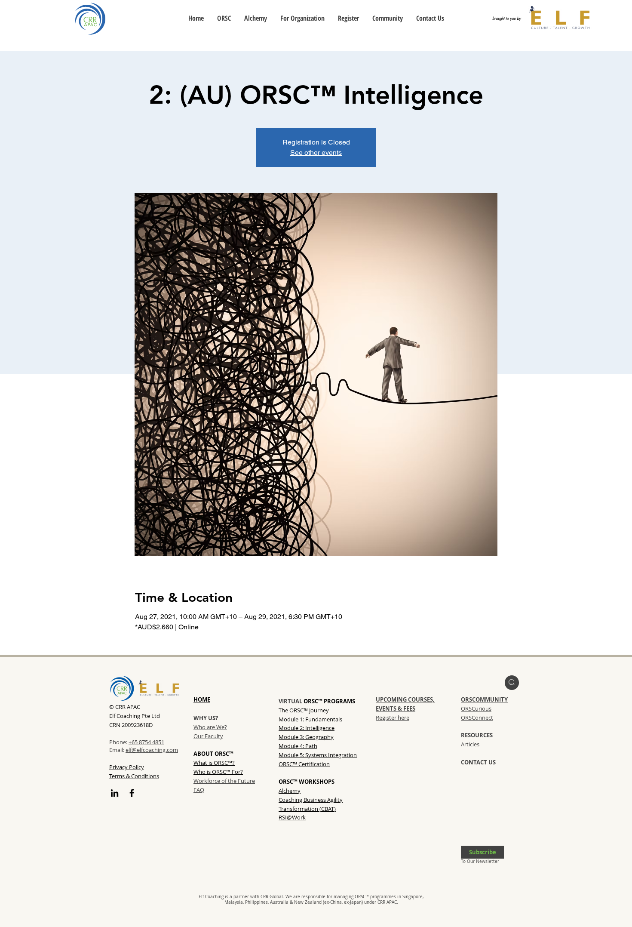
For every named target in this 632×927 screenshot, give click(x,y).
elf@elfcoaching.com (152, 750)
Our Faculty (208, 736)
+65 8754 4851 (146, 742)
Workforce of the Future (224, 781)
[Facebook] (131, 793)
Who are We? (210, 727)
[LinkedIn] (114, 793)
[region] (512, 682)
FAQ (198, 790)
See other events (316, 152)
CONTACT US (478, 762)
